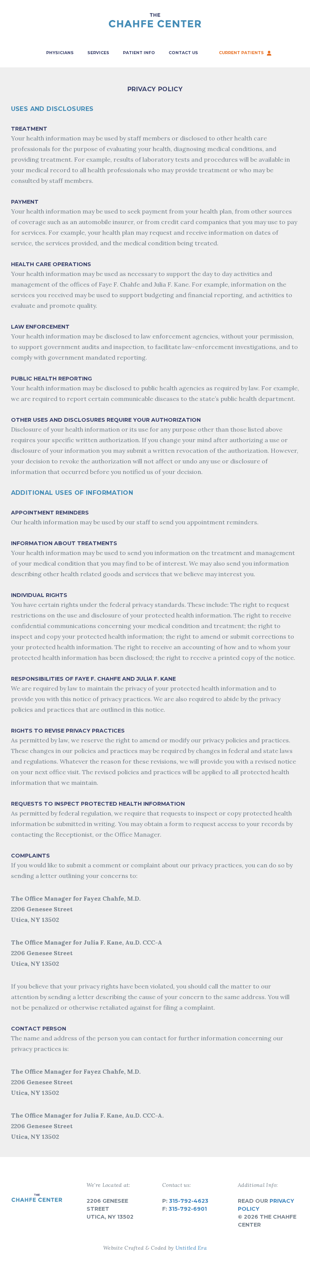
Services (98, 52)
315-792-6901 (188, 1208)
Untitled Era (191, 1247)
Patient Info (139, 52)
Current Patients (241, 52)
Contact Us (183, 52)
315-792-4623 (188, 1200)
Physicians (60, 52)
